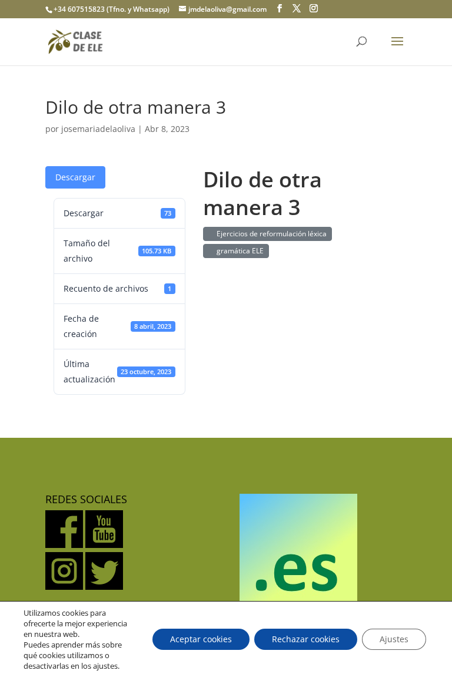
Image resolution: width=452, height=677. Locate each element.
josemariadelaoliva (98, 128)
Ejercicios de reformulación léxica (270, 234)
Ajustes (394, 639)
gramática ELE (238, 251)
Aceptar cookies (201, 639)
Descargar (75, 177)
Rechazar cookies (306, 639)
